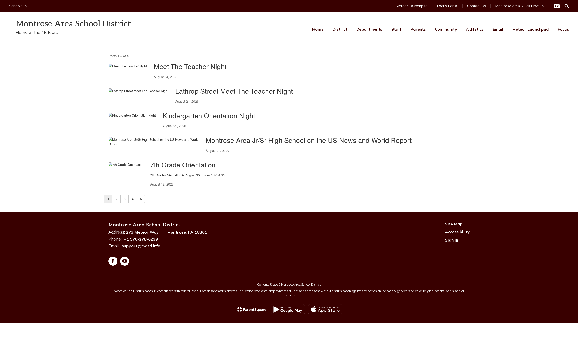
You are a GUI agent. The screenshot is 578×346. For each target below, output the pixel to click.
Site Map (453, 224)
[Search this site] (566, 6)
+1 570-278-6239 (141, 239)
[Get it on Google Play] (288, 309)
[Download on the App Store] (325, 309)
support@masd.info (141, 245)
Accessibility (457, 232)
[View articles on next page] (141, 199)
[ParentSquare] (252, 309)
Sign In (451, 240)
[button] (18, 6)
